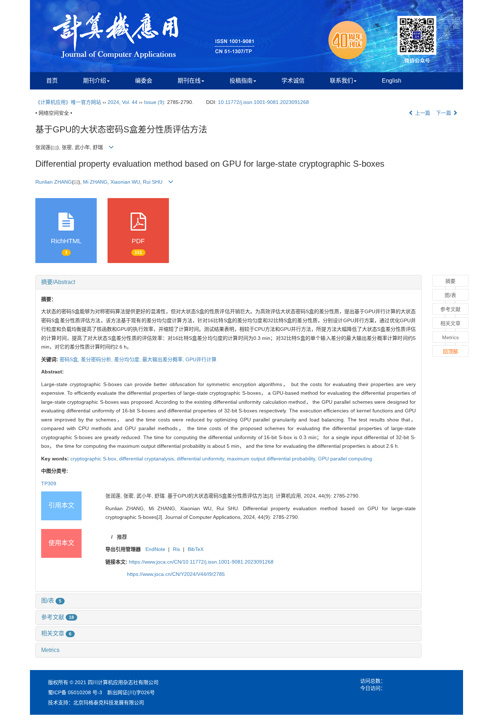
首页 (52, 81)
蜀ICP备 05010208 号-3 (75, 692)
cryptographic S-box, (94, 458)
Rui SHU (152, 182)
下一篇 (444, 113)
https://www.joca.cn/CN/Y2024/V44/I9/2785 (176, 574)
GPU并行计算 (201, 359)
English (391, 81)
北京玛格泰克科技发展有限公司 (108, 702)
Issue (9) (154, 102)
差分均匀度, (128, 359)
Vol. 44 (130, 102)
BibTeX (196, 549)
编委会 (143, 81)
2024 (113, 102)
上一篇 (422, 113)
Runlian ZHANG (53, 182)
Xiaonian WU (125, 182)
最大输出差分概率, (164, 359)
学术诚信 (293, 81)
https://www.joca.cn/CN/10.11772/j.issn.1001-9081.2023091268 (201, 562)
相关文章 (56, 633)
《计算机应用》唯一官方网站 (68, 102)
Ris (176, 549)
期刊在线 (189, 81)
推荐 (122, 537)
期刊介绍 (94, 81)
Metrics (50, 650)
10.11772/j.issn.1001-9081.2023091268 (263, 102)
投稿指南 (241, 81)
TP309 (48, 483)
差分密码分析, (97, 359)
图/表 (51, 601)
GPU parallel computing (345, 458)
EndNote (155, 549)
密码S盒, (70, 359)
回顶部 (450, 351)
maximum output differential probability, (272, 458)
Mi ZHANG (95, 182)
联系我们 (341, 81)
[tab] (228, 282)
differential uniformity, (202, 458)
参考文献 (57, 617)
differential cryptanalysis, (148, 458)
